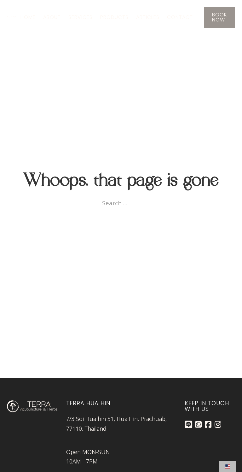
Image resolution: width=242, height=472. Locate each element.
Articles (147, 17)
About (52, 17)
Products (114, 17)
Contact (180, 17)
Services (80, 17)
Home (28, 17)
